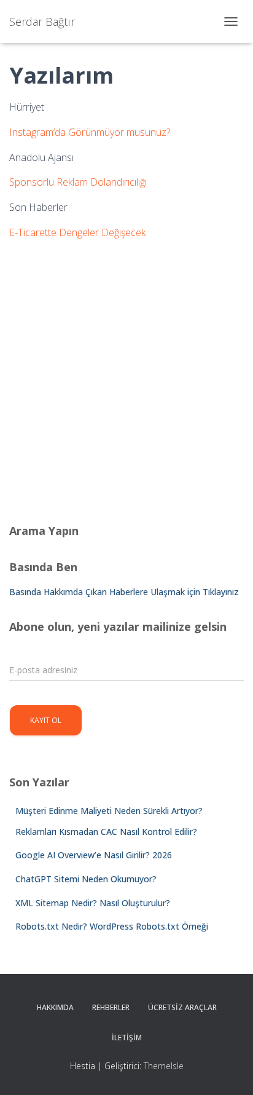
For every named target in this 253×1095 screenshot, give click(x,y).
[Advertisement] (126, 377)
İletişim (127, 1037)
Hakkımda (55, 1007)
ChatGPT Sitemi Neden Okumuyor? (86, 879)
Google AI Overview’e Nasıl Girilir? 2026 (93, 855)
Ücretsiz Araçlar (182, 1007)
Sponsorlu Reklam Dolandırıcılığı (78, 182)
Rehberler (111, 1007)
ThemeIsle (164, 1066)
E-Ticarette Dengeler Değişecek (77, 232)
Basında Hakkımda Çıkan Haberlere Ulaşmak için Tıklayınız (124, 592)
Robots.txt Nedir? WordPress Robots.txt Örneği (111, 926)
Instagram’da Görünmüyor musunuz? (89, 132)
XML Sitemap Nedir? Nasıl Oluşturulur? (92, 903)
